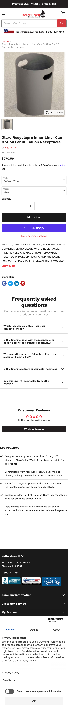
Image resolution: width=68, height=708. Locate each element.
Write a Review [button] (34, 429)
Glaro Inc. (11, 147)
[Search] (61, 23)
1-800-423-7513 (10, 572)
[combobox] (29, 23)
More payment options (34, 236)
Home (5, 41)
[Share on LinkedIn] (16, 283)
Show (9, 265)
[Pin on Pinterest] (22, 283)
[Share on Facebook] (4, 283)
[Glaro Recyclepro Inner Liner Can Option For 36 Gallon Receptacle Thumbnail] (7, 124)
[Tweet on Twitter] (10, 283)
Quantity (6, 199)
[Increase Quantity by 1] (30, 206)
